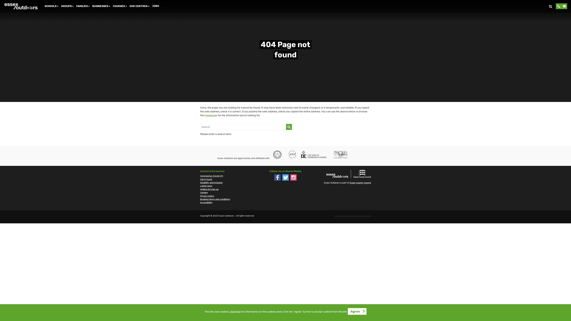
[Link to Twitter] (285, 179)
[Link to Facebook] (277, 179)
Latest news (206, 186)
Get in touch (206, 179)
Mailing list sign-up (209, 189)
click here (235, 311)
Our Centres (139, 6)
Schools (51, 6)
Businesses (100, 6)
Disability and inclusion (211, 182)
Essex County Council (360, 182)
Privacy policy (207, 196)
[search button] (550, 6)
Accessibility (206, 202)
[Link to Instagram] (293, 179)
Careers (204, 192)
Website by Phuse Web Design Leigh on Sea (353, 216)
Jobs (155, 5)
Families (82, 6)
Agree (355, 311)
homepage (210, 115)
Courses (119, 6)
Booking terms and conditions (215, 199)
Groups (66, 6)
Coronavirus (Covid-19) (211, 176)
